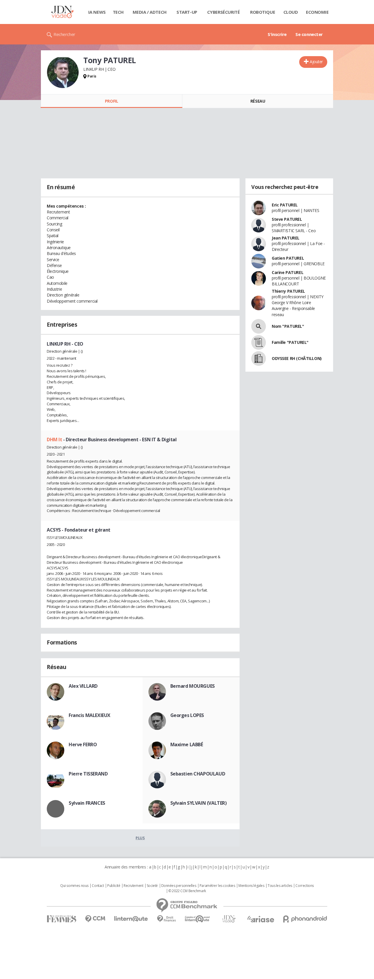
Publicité (113, 886)
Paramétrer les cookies (217, 886)
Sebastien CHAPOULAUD (197, 774)
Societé (152, 886)
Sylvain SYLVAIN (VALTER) (198, 803)
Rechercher (64, 34)
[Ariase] (260, 919)
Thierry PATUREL (288, 291)
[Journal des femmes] (61, 919)
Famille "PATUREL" (290, 342)
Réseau (257, 101)
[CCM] (95, 919)
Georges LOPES (187, 715)
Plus (140, 837)
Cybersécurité (223, 12)
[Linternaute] (131, 919)
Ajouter (316, 61)
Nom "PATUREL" (288, 326)
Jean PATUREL (285, 238)
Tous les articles (280, 886)
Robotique (262, 12)
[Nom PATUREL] (258, 326)
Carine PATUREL (287, 272)
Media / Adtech (150, 12)
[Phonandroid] (305, 919)
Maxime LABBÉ (186, 744)
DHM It (55, 439)
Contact (98, 886)
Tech (118, 12)
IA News (97, 12)
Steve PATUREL (287, 219)
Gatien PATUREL (288, 258)
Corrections (304, 886)
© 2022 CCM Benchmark (187, 891)
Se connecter (309, 34)
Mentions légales (251, 886)
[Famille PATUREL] (258, 342)
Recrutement (133, 886)
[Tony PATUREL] (63, 72)
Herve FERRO (83, 744)
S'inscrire (277, 34)
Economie (317, 12)
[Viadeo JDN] (228, 919)
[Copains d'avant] (197, 919)
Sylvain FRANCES (87, 803)
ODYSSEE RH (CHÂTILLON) (297, 358)
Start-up (186, 12)
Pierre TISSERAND (88, 774)
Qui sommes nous (74, 886)
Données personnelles (178, 886)
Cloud (290, 12)
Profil (111, 101)
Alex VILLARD (83, 686)
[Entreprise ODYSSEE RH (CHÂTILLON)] (258, 358)
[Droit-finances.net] (166, 919)
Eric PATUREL (285, 205)
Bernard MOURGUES (192, 686)
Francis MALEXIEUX (89, 715)
